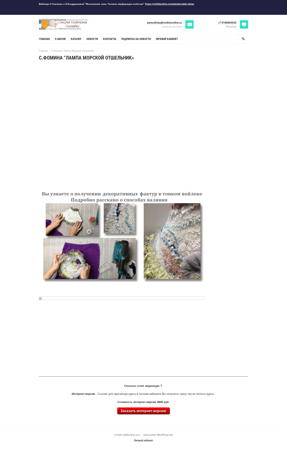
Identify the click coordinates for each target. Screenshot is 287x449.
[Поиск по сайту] (243, 38)
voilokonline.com (64, 24)
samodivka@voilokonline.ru (164, 22)
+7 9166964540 (227, 22)
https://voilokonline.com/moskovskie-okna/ (169, 3)
